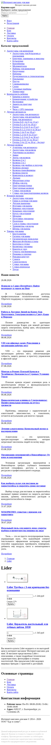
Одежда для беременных (24, 251)
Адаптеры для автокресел (24, 147)
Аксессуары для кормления (20, 51)
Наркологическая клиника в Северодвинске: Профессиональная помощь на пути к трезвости (24, 402)
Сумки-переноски (21, 267)
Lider (9, 561)
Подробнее (6, 304)
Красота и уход (19, 249)
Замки (15, 155)
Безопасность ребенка (17, 94)
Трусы (15, 269)
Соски (15, 86)
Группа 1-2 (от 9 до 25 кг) (24, 135)
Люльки (16, 178)
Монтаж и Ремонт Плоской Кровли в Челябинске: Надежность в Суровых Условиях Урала (25, 374)
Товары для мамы (15, 231)
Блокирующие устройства (25, 99)
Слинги (16, 259)
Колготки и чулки (21, 244)
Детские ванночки (21, 203)
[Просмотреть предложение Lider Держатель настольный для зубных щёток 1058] (17, 618)
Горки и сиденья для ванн (24, 201)
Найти (4, 16)
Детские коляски (15, 145)
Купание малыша (15, 195)
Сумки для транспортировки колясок (30, 193)
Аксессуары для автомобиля (26, 117)
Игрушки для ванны (22, 206)
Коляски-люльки (20, 168)
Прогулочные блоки (22, 185)
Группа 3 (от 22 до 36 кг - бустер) (28, 142)
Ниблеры (16, 74)
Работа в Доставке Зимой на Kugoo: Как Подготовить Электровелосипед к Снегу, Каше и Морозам (25, 314)
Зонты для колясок (21, 157)
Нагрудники (18, 71)
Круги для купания (21, 213)
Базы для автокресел (22, 119)
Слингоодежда (19, 262)
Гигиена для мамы (21, 236)
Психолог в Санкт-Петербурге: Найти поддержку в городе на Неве (20, 287)
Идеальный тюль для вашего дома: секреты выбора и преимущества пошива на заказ (23, 529)
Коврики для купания (22, 208)
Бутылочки (17, 61)
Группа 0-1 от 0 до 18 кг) (24, 124)
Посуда (15, 81)
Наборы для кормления (23, 68)
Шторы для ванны (21, 228)
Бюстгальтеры (19, 234)
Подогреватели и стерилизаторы (28, 76)
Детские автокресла (16, 112)
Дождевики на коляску (23, 152)
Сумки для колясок (21, 190)
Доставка (11, 33)
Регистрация (13, 23)
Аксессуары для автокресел (25, 114)
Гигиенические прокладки (25, 239)
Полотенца (17, 221)
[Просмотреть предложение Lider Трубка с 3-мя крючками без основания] (17, 582)
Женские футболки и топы (25, 241)
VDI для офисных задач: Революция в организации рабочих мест (20, 344)
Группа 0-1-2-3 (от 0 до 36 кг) (26, 129)
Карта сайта (12, 41)
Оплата (10, 35)
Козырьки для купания (23, 211)
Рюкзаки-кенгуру (20, 256)
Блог (9, 30)
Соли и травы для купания (25, 223)
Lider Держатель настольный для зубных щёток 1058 (27, 626)
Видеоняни (17, 101)
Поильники (18, 79)
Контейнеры (18, 63)
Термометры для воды (23, 226)
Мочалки (16, 216)
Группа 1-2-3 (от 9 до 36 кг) (25, 137)
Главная (10, 28)
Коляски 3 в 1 (19, 162)
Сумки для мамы (20, 264)
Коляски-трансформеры (23, 170)
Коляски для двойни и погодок (27, 165)
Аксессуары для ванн (22, 198)
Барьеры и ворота (20, 96)
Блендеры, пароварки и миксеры (28, 58)
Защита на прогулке (22, 104)
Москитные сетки (21, 180)
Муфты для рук (19, 183)
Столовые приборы (21, 89)
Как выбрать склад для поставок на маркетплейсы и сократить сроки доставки (23, 484)
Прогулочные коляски (23, 188)
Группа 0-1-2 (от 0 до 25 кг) (25, 127)
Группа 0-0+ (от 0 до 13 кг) (25, 122)
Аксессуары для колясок (24, 150)
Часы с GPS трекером (22, 109)
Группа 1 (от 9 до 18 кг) (23, 132)
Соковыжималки (20, 84)
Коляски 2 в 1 (19, 160)
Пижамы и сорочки (21, 254)
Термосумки (18, 91)
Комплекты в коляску (22, 175)
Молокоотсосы (19, 66)
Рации (15, 107)
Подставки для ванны (23, 218)
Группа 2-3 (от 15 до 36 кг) (25, 140)
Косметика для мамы (22, 246)
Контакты (11, 38)
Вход (9, 20)
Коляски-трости (20, 173)
